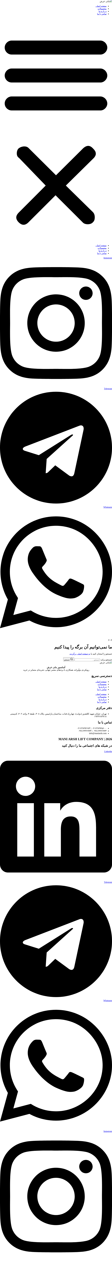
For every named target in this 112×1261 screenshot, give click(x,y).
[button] (56, 129)
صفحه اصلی (101, 6)
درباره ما (103, 11)
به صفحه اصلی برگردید (80, 654)
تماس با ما (102, 14)
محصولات (102, 8)
